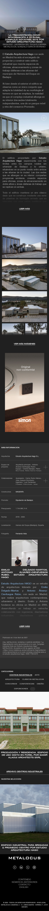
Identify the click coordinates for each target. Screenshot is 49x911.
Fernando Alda (21, 534)
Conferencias (27, 684)
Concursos (11, 684)
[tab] (20, 675)
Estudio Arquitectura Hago (19, 54)
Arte (37, 675)
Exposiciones (21, 689)
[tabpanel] (24, 732)
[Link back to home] (24, 860)
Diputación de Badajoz (24, 500)
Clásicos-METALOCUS (33, 679)
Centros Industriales (20, 675)
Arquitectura (12, 679)
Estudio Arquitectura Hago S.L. (27, 456)
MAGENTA (20, 492)
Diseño (40, 684)
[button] (4, 732)
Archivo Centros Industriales (24, 772)
